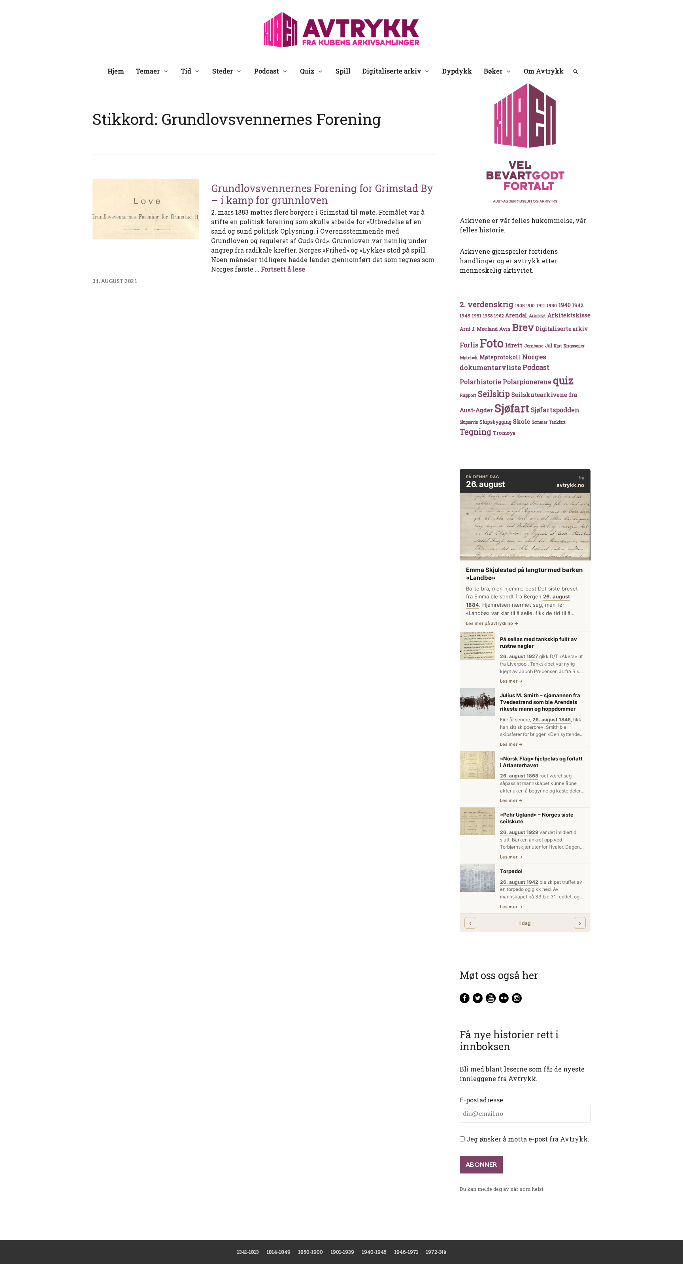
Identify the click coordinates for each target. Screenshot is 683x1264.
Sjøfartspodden (555, 410)
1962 (499, 316)
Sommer (539, 422)
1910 (530, 305)
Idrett (514, 345)
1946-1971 (406, 1251)
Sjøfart (511, 408)
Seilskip (494, 393)
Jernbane (533, 346)
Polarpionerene (527, 381)
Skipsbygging (495, 422)
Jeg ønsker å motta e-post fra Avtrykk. (527, 1139)
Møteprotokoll (500, 357)
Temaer (148, 71)
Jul (548, 345)
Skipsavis (469, 422)
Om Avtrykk (544, 71)
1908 (520, 305)
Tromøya (504, 433)
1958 (487, 316)
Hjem (116, 71)
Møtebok (469, 357)
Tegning (475, 432)
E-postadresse (481, 1100)
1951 (476, 316)
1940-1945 (374, 1251)
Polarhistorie (480, 381)
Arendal (516, 315)
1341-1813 (248, 1251)
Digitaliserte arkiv (391, 71)
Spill (343, 71)
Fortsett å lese (283, 269)
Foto (492, 343)
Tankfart (557, 422)
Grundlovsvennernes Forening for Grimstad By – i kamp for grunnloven (322, 194)
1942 (577, 305)
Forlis (469, 345)
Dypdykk (457, 71)
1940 (564, 305)
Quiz (307, 71)
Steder (222, 71)
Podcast (266, 71)
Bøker (493, 71)
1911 (540, 305)
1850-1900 (310, 1251)
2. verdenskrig (486, 304)
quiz (563, 380)
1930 (552, 305)
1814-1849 (279, 1251)
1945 (465, 316)
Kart (558, 346)
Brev (523, 327)
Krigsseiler (574, 346)
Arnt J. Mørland (479, 329)
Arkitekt (537, 316)
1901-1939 (342, 1251)
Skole (521, 421)
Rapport (468, 395)
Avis (505, 328)
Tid (186, 71)
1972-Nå (436, 1251)
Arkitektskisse (569, 315)
